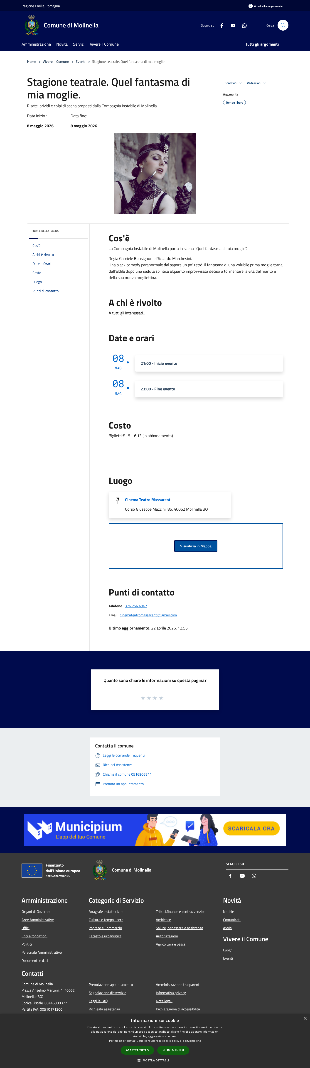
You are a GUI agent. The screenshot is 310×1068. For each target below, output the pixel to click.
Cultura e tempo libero (106, 919)
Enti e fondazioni (34, 936)
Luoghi (228, 950)
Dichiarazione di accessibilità (178, 1009)
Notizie (228, 911)
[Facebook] (219, 25)
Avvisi (227, 928)
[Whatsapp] (242, 25)
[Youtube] (231, 25)
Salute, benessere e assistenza (179, 928)
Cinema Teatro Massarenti (148, 500)
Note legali (164, 1001)
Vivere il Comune (56, 61)
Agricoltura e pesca (170, 944)
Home (31, 61)
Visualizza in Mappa (196, 546)
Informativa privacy (171, 992)
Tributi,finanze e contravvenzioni (181, 911)
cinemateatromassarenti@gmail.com (148, 615)
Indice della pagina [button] (45, 231)
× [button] (305, 1018)
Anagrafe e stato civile (106, 911)
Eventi (81, 61)
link (198, 1041)
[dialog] (155, 1041)
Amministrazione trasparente (178, 984)
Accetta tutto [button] (137, 1050)
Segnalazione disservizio (107, 992)
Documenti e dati (35, 960)
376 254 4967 (136, 606)
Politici (27, 944)
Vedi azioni (254, 83)
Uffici (26, 928)
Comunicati (232, 919)
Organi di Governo (35, 911)
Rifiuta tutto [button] (173, 1050)
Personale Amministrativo (42, 952)
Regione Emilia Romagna (41, 6)
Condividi (231, 83)
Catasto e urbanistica (105, 936)
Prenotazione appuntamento (111, 984)
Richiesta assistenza (104, 1009)
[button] (155, 1060)
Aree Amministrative (38, 919)
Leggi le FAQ (98, 1001)
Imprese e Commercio (105, 928)
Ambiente (163, 919)
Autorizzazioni (167, 936)
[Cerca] (283, 25)
